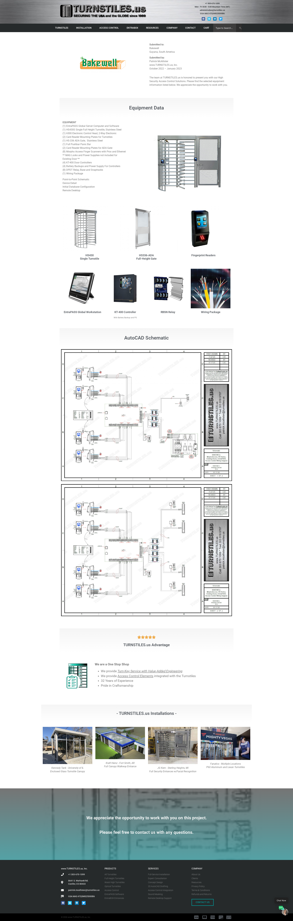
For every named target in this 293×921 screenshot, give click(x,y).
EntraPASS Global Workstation (82, 312)
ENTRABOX (132, 27)
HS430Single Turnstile (89, 257)
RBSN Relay (168, 312)
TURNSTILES (61, 27)
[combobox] (224, 28)
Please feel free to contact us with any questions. (146, 832)
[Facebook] (203, 19)
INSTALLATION (84, 27)
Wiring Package (210, 312)
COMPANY (171, 27)
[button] (283, 911)
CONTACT (190, 27)
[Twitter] (220, 19)
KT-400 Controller (125, 312)
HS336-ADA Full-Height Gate (146, 257)
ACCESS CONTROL (109, 27)
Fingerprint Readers (203, 255)
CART (206, 27)
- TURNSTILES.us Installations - (146, 713)
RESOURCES (152, 27)
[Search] (239, 28)
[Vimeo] (209, 19)
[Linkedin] (215, 19)
